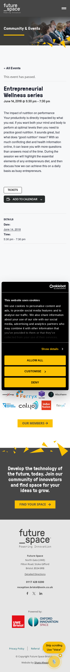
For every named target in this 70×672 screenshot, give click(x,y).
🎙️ (54, 661)
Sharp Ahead (41, 662)
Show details (49, 349)
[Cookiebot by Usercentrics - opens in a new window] (50, 287)
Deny (35, 382)
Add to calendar (25, 199)
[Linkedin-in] (40, 593)
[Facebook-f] (27, 593)
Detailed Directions (35, 574)
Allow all (35, 360)
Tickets (13, 190)
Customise (32, 371)
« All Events (12, 68)
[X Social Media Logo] (33, 593)
